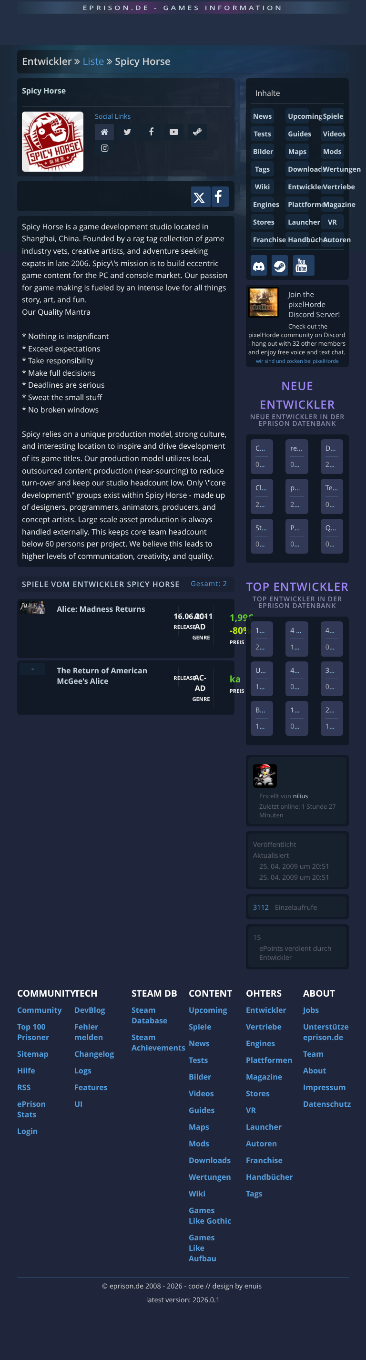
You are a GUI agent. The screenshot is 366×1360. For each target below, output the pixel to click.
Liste (93, 61)
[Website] (106, 132)
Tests (262, 134)
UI (78, 1104)
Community (39, 1010)
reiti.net (302, 448)
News (262, 116)
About (314, 1070)
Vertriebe (339, 187)
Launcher (304, 222)
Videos (334, 134)
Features (91, 1087)
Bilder (263, 151)
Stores (263, 222)
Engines (266, 204)
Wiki (262, 187)
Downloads (306, 169)
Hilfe (26, 1070)
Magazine (339, 204)
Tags (262, 169)
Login (27, 1131)
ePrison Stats (31, 1109)
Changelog (94, 1054)
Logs (83, 1070)
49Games (305, 670)
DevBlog (89, 1010)
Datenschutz (327, 1104)
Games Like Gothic (210, 1215)
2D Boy (336, 710)
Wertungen (342, 169)
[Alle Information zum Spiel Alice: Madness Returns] (32, 607)
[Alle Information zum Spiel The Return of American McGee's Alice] (32, 669)
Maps (297, 151)
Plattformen (309, 204)
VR (332, 222)
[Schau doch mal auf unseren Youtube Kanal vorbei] (303, 265)
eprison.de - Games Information (182, 7)
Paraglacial (307, 528)
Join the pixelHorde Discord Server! (314, 304)
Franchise (269, 240)
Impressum (324, 1087)
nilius (300, 796)
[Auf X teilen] (200, 196)
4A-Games (341, 630)
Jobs (311, 1010)
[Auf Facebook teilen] (220, 196)
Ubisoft (266, 670)
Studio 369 (272, 528)
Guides (299, 134)
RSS (23, 1087)
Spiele (333, 116)
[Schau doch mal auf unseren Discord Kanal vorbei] (258, 265)
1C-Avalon (306, 710)
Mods (332, 151)
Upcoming (305, 116)
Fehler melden (88, 1031)
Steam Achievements (158, 1042)
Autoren (337, 240)
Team (313, 1054)
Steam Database (149, 1015)
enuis (253, 1286)
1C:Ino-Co (270, 630)
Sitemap (33, 1054)
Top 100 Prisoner (33, 1031)
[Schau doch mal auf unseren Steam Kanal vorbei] (279, 265)
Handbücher (309, 240)
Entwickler (306, 187)
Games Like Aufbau (202, 1248)
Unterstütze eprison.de (326, 1031)
